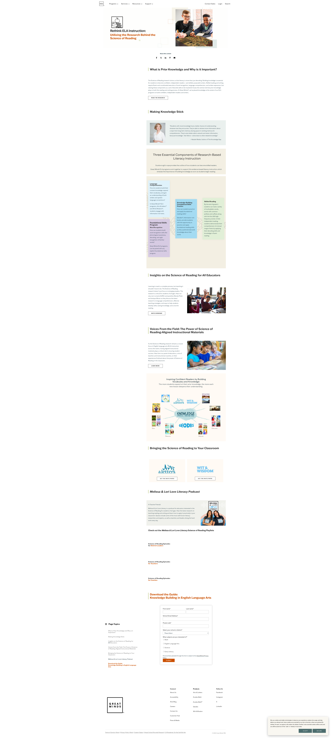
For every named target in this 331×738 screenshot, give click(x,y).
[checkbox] (186, 645)
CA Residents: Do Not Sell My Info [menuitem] (175, 732)
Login (220, 4)
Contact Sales (210, 4)
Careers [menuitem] (172, 706)
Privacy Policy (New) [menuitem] (126, 732)
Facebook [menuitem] (219, 692)
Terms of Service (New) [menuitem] (112, 732)
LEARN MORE (155, 365)
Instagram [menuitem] (219, 697)
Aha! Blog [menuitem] (173, 702)
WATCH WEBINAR (156, 313)
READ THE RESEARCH (158, 97)
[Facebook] (156, 57)
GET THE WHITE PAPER (167, 478)
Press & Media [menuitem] (174, 720)
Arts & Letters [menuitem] (197, 692)
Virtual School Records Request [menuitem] (154, 732)
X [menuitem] (216, 702)
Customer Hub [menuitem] (175, 716)
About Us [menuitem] (173, 692)
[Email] (174, 57)
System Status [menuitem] (138, 732)
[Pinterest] (170, 57)
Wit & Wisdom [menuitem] (198, 711)
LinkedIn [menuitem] (219, 706)
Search (227, 4)
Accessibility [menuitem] (174, 697)
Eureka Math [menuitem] (197, 697)
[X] (161, 57)
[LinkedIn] (165, 57)
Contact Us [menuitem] (173, 711)
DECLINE (319, 731)
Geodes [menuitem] (195, 707)
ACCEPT (305, 731)
